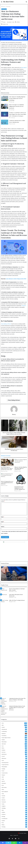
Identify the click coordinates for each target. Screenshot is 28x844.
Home (3, 6)
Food (3, 770)
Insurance (4, 783)
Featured (4, 801)
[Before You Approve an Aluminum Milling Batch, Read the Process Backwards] (4, 106)
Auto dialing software (6, 323)
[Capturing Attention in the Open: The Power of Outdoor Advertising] (4, 701)
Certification (4, 818)
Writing (3, 816)
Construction (4, 772)
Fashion (3, 750)
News (3, 748)
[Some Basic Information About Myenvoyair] (4, 596)
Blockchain (4, 741)
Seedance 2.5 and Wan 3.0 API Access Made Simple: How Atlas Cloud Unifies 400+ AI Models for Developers (17, 114)
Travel (3, 756)
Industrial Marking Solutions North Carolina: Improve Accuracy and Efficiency (17, 707)
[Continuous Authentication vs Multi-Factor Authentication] (4, 122)
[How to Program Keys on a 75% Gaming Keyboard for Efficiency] (7, 476)
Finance (3, 774)
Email (2, 521)
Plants (3, 824)
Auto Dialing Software (14, 400)
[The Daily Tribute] (8, 2)
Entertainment (5, 791)
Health (3, 739)
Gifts (3, 789)
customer (24, 305)
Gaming (3, 768)
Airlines (3, 812)
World (3, 727)
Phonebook (4, 729)
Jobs (3, 793)
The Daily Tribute (22, 833)
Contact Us (15, 835)
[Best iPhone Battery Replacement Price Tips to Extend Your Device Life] (7, 462)
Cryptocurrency (5, 764)
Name (2, 516)
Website (2, 526)
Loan (3, 779)
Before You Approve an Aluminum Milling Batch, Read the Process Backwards (16, 106)
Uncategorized (5, 762)
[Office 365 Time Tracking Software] (4, 648)
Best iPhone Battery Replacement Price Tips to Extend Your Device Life (7, 468)
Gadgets (3, 806)
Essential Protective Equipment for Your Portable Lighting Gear (20, 488)
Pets (3, 785)
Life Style (4, 743)
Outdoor (4, 814)
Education (4, 758)
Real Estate (4, 754)
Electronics (4, 787)
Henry (4, 22)
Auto (3, 760)
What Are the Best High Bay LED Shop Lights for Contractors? (21, 468)
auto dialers (24, 67)
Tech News (4, 735)
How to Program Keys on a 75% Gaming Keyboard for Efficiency (7, 482)
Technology (8, 6)
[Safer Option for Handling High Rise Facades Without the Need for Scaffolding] (4, 98)
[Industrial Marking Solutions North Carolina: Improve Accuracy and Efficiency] (4, 710)
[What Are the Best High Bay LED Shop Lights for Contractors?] (21, 462)
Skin (3, 810)
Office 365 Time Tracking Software (17, 600)
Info (3, 725)
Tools (3, 804)
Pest (3, 822)
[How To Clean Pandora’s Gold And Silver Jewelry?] (4, 590)
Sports (3, 781)
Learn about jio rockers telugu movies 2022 (16, 278)
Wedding (4, 808)
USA (3, 723)
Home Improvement (6, 737)
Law (3, 745)
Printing (3, 826)
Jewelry (3, 795)
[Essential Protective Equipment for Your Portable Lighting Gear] (21, 479)
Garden (3, 820)
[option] (14, 573)
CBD (3, 777)
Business (4, 733)
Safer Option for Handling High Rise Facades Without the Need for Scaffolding (17, 98)
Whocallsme (4, 766)
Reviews (3, 799)
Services (3, 752)
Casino (3, 797)
